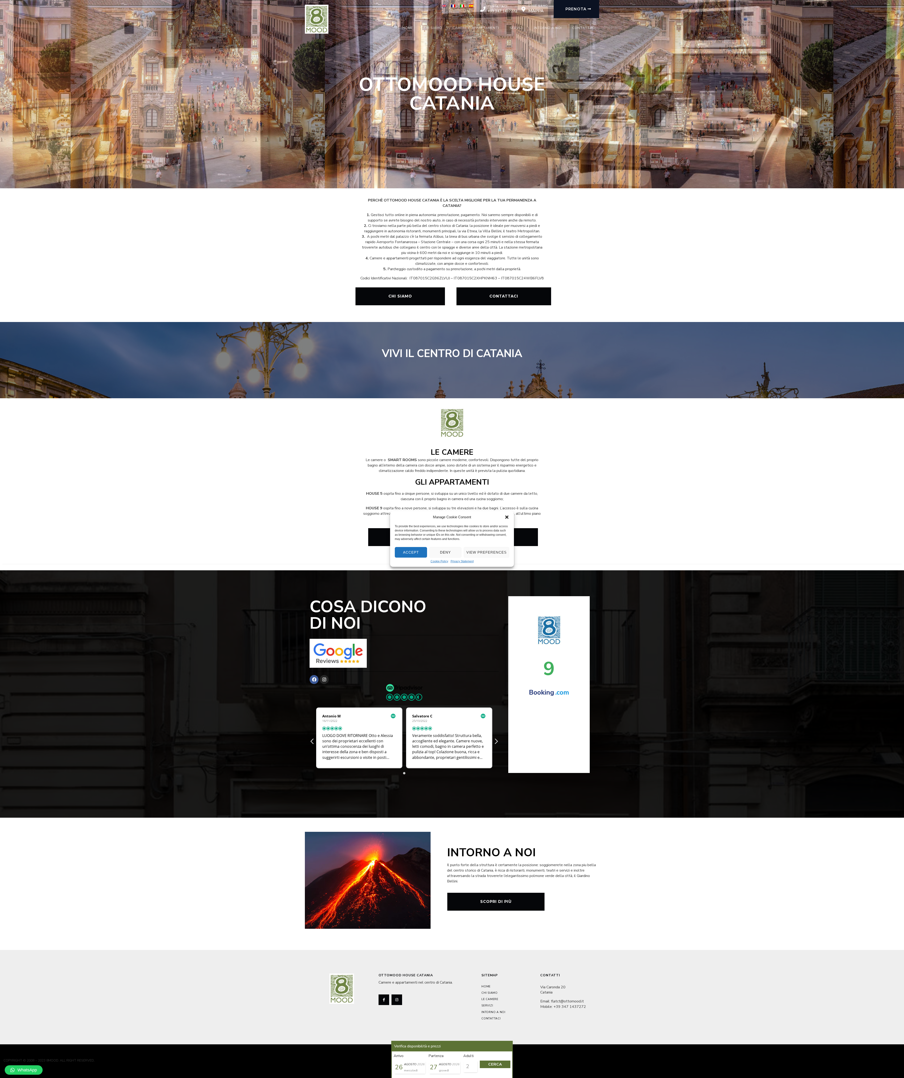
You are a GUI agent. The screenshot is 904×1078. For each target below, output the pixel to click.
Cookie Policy (439, 561)
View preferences (486, 552)
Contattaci (497, 6)
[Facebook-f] (384, 999)
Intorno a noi (548, 28)
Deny (445, 552)
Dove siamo (538, 6)
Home (408, 28)
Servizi (516, 28)
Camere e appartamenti (476, 28)
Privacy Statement (462, 561)
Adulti (468, 1055)
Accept (411, 552)
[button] (506, 517)
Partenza (436, 1055)
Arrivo (399, 1055)
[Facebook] (314, 679)
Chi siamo (433, 28)
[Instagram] (324, 679)
